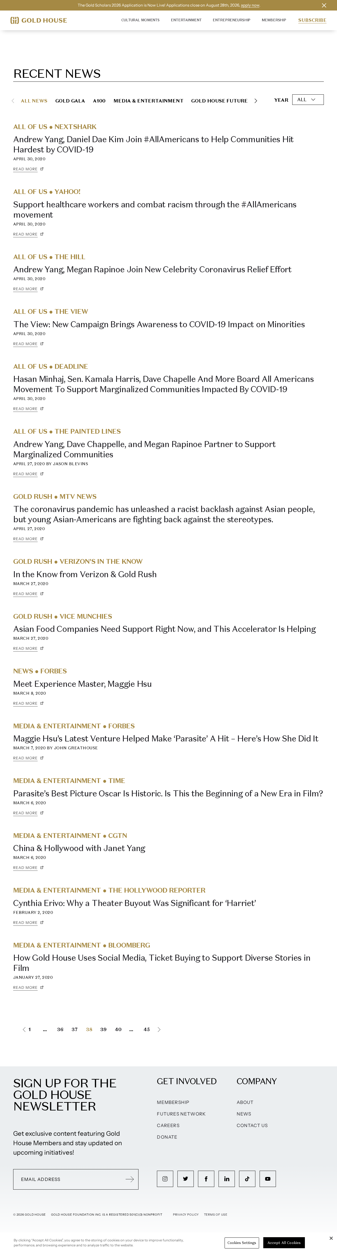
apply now (250, 5)
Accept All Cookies (284, 1243)
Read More (25, 169)
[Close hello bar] (324, 5)
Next (164, 1029)
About (245, 1102)
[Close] (331, 1238)
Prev (19, 1029)
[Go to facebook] (206, 1179)
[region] (168, 1243)
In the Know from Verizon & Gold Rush (84, 574)
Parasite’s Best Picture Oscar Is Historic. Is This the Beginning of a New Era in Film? (168, 794)
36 (60, 1029)
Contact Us (252, 1125)
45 (146, 1029)
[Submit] (130, 1179)
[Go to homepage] (39, 20)
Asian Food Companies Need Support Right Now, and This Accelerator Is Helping (164, 629)
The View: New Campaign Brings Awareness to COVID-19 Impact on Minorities (159, 324)
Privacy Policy (186, 1214)
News (244, 1114)
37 (75, 1029)
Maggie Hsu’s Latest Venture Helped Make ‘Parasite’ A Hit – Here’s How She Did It (165, 739)
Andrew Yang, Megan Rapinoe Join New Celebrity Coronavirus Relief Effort (152, 269)
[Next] (256, 101)
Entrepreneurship (231, 20)
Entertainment (186, 20)
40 (118, 1029)
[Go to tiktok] (247, 1179)
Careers (168, 1125)
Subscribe (312, 20)
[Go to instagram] (165, 1179)
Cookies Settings (241, 1243)
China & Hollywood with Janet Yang (79, 848)
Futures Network (181, 1114)
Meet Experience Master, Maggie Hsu (82, 684)
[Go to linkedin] (227, 1179)
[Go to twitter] (185, 1179)
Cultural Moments (140, 20)
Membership (274, 20)
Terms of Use (215, 1214)
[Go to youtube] (268, 1179)
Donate (167, 1137)
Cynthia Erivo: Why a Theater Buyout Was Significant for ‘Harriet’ (134, 903)
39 (103, 1029)
